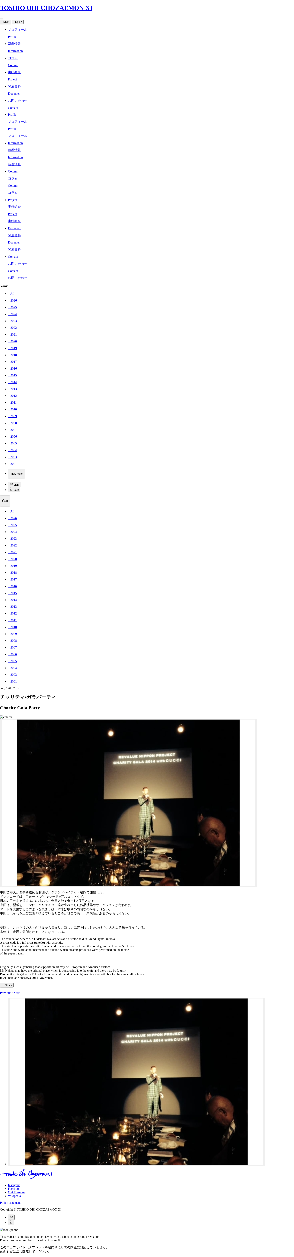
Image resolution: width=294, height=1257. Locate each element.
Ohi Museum (16, 1192)
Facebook (14, 1188)
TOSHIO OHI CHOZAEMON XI (46, 7)
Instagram (14, 1185)
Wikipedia (14, 1196)
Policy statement (10, 1202)
